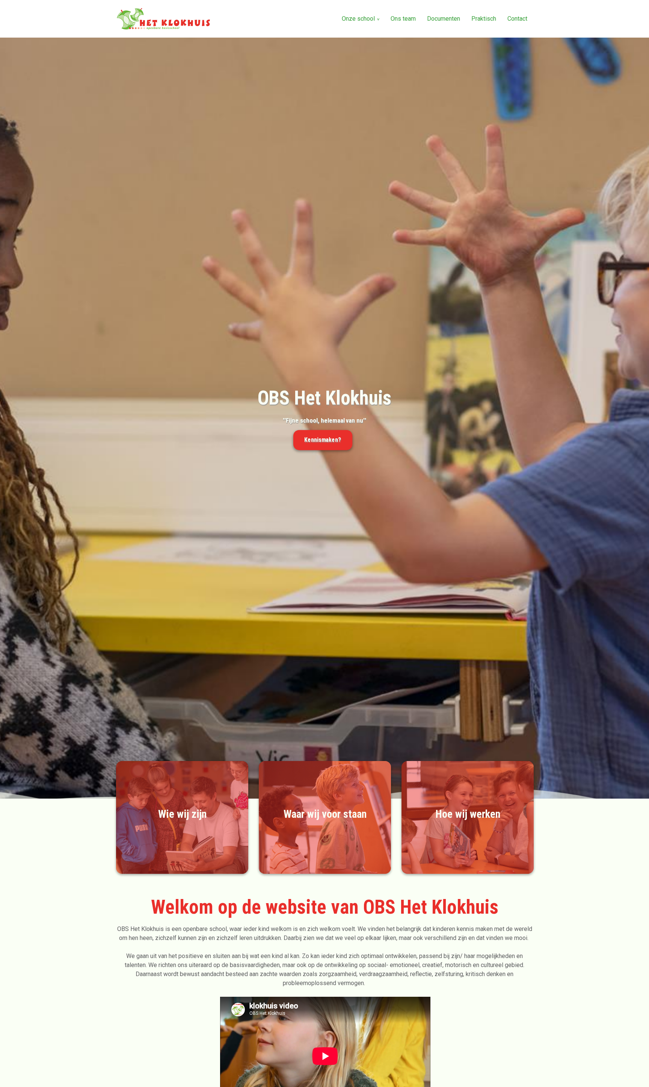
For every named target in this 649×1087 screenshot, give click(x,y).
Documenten (443, 18)
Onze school (358, 18)
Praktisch (483, 18)
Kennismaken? (322, 440)
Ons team (403, 18)
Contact (517, 18)
